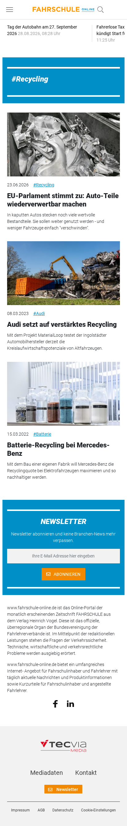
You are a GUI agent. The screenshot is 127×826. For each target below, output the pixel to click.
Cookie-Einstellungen (98, 810)
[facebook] (55, 703)
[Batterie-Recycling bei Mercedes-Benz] (63, 394)
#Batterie (42, 434)
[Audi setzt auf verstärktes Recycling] (63, 273)
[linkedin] (70, 703)
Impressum (20, 810)
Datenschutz (62, 810)
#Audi (39, 313)
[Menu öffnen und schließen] (11, 9)
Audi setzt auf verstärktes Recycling (62, 324)
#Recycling (43, 184)
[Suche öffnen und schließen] (99, 9)
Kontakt (86, 772)
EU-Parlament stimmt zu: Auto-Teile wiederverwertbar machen (63, 200)
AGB (41, 810)
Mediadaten (46, 772)
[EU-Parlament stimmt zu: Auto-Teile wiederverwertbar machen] (63, 144)
